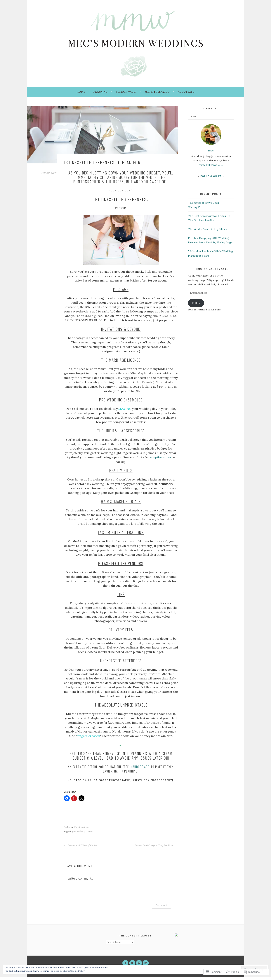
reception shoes (160, 457)
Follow (196, 303)
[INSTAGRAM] (146, 963)
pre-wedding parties (82, 831)
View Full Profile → (211, 165)
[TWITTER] (132, 963)
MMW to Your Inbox (211, 269)
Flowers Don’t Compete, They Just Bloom (155, 845)
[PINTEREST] (139, 963)
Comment (161, 905)
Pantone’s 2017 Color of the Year (82, 845)
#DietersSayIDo (157, 91)
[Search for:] (211, 116)
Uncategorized (81, 827)
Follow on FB (211, 176)
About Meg (186, 91)
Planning (100, 91)
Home (81, 91)
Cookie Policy (77, 970)
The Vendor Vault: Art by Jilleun (207, 229)
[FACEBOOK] (125, 963)
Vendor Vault (126, 91)
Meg (211, 150)
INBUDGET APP (140, 767)
